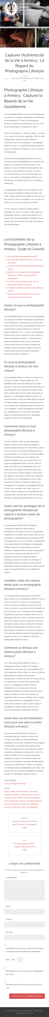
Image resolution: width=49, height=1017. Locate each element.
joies (36, 795)
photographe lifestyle (18, 784)
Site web (9, 932)
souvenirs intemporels (12, 807)
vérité (23, 807)
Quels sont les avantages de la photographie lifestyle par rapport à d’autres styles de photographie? (23, 275)
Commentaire (11, 878)
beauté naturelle (22, 791)
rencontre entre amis (17, 804)
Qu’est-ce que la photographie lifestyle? (22, 256)
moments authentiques (31, 798)
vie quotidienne (32, 807)
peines (6, 801)
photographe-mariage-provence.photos (32, 7)
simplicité (34, 804)
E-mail (9, 919)
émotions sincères (27, 795)
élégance (16, 795)
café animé (33, 791)
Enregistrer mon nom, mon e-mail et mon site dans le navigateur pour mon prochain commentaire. (25, 949)
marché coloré (17, 798)
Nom (8, 906)
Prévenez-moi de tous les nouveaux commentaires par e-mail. (24, 972)
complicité (8, 795)
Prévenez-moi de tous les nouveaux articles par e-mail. (24, 986)
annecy (6, 784)
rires (28, 804)
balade (12, 791)
